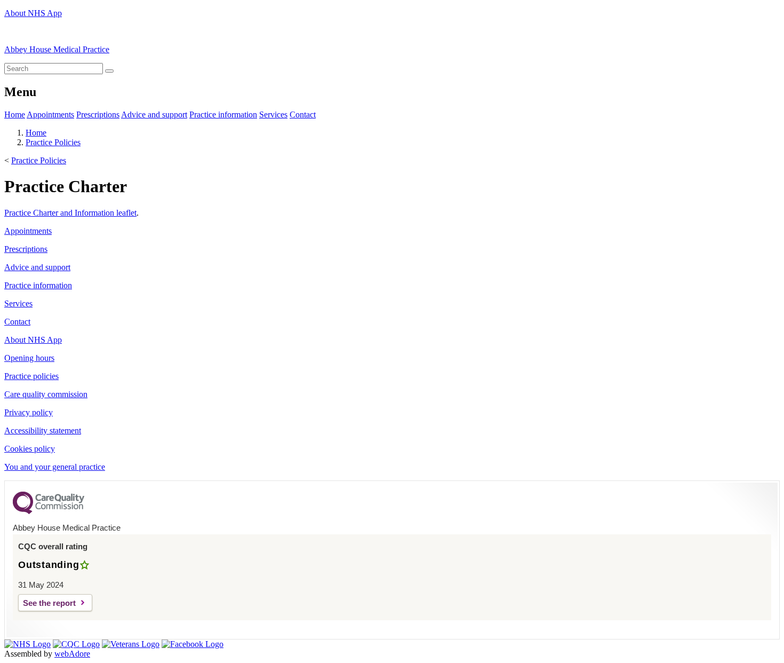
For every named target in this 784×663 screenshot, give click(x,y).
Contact (303, 114)
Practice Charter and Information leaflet (70, 212)
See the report (49, 602)
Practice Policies (53, 142)
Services (273, 114)
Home (14, 114)
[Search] (109, 71)
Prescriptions (97, 114)
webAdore (72, 653)
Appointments (50, 114)
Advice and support (154, 114)
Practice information (223, 114)
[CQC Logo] (48, 511)
